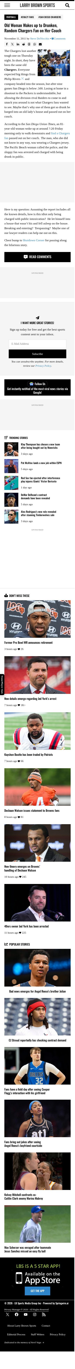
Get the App (37, 1291)
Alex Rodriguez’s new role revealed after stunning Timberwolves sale (38, 513)
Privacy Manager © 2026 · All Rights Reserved (26, 1309)
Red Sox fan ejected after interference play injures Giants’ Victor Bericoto (40, 479)
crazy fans (28, 17)
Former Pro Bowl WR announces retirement (28, 642)
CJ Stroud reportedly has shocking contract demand (37, 1040)
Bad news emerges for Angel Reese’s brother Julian (37, 991)
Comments (60, 38)
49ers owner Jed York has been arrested (26, 926)
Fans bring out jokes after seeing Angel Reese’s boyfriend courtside (23, 1143)
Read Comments (39, 256)
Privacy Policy (43, 365)
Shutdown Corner (33, 240)
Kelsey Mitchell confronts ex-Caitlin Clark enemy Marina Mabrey (23, 1196)
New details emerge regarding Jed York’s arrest (30, 698)
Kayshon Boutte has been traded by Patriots (28, 754)
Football (11, 17)
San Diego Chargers (50, 17)
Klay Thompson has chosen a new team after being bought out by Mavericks (40, 446)
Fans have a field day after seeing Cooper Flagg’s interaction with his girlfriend (27, 1091)
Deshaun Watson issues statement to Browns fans (31, 810)
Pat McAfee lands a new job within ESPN (41, 463)
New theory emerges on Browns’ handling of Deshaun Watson (22, 868)
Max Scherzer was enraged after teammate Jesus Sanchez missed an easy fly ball (27, 1249)
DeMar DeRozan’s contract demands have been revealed (35, 496)
